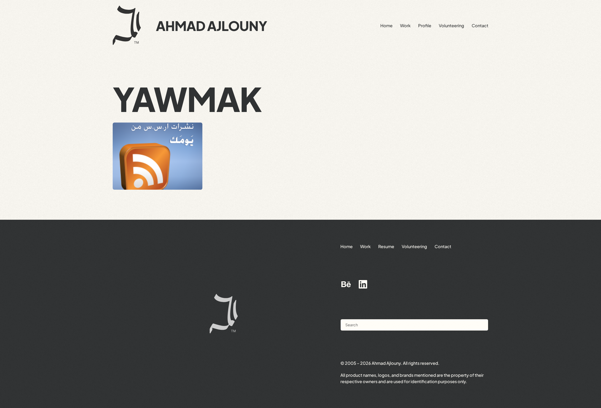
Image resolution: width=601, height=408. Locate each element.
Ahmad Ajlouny (211, 25)
